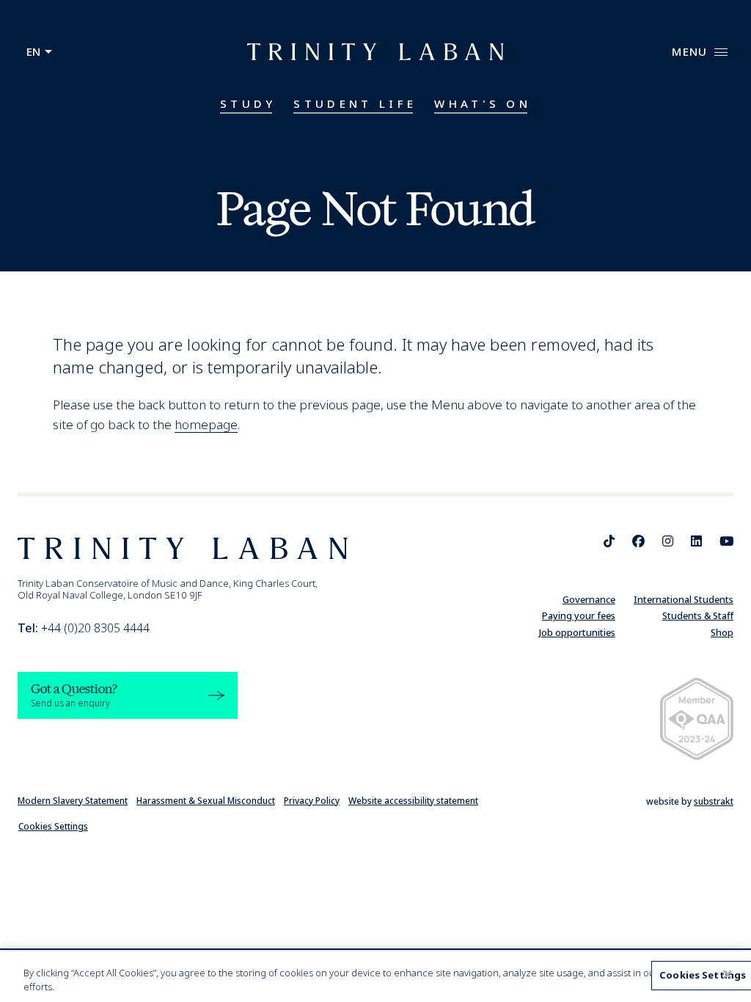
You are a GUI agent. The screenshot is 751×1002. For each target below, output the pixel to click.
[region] (375, 976)
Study (248, 103)
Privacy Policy (312, 800)
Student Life (355, 103)
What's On (482, 103)
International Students (683, 599)
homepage (206, 424)
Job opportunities (577, 632)
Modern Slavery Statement (73, 800)
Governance (589, 599)
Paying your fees (578, 615)
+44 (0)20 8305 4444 (84, 628)
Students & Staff (697, 615)
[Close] (727, 975)
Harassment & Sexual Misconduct (205, 800)
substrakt (713, 801)
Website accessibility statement (413, 800)
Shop (722, 632)
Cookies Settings (53, 826)
